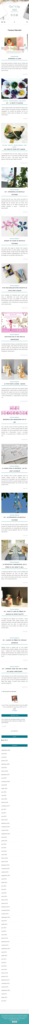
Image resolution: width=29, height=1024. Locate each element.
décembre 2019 (5, 774)
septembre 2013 (5, 948)
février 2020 (4, 771)
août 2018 (4, 785)
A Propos (14, 710)
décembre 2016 (5, 823)
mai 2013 (3, 962)
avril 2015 (3, 893)
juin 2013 (3, 959)
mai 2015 (3, 889)
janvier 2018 (4, 802)
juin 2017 (3, 809)
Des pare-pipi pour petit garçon (14, 149)
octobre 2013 (4, 945)
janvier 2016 (4, 861)
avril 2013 (3, 966)
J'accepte (14, 1021)
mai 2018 (3, 795)
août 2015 (4, 879)
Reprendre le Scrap (14, 59)
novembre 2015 (5, 868)
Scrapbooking (14, 56)
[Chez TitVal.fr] (14, 8)
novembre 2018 (5, 781)
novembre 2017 (5, 806)
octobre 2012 (4, 987)
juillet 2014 (4, 924)
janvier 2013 (4, 976)
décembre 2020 (5, 764)
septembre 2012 (5, 990)
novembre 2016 (5, 827)
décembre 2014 (5, 907)
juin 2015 (3, 886)
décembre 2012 (5, 980)
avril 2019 (3, 778)
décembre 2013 (5, 941)
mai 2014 (3, 931)
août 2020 (4, 767)
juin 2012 (3, 1001)
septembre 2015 (5, 875)
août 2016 (4, 837)
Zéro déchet (22, 100)
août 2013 (4, 952)
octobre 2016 (4, 830)
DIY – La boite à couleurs (14, 103)
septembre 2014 (5, 917)
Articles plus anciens (9, 691)
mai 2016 (3, 847)
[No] (27, 1019)
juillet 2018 (4, 788)
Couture (4, 145)
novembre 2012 (5, 983)
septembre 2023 (5, 750)
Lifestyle (5, 100)
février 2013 (4, 973)
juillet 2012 (4, 997)
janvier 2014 (4, 938)
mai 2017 (3, 813)
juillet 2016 (4, 840)
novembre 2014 (5, 910)
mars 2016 (4, 854)
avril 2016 (3, 851)
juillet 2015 (4, 882)
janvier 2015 (4, 903)
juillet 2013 (4, 955)
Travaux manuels (13, 100)
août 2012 (4, 994)
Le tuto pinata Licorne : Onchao (14, 384)
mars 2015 (4, 896)
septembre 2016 (5, 834)
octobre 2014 (4, 914)
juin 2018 (3, 792)
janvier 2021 (4, 760)
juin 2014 (3, 928)
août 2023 (4, 753)
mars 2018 (4, 799)
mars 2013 (4, 969)
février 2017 (4, 820)
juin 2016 (3, 844)
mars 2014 (4, 934)
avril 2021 (3, 757)
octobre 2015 (4, 872)
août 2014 (4, 920)
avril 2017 (3, 816)
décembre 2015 (5, 865)
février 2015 (4, 900)
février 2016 (4, 858)
